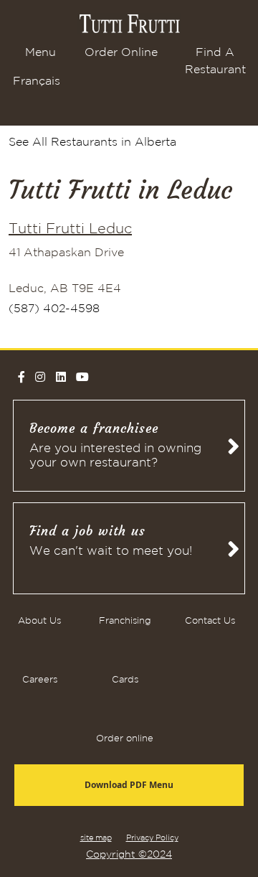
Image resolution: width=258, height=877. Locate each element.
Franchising (125, 621)
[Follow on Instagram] (40, 376)
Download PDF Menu (129, 785)
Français (36, 81)
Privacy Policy (152, 838)
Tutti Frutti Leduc (70, 228)
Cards (125, 680)
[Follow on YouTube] (82, 376)
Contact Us (210, 621)
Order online (121, 52)
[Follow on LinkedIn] (61, 376)
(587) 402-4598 (54, 309)
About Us (39, 621)
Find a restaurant (215, 61)
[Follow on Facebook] (21, 376)
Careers (39, 680)
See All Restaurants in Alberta (92, 142)
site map (96, 838)
